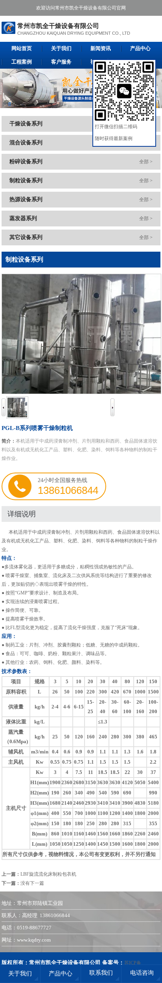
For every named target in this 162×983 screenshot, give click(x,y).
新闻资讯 (100, 48)
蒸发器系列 (23, 218)
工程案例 (21, 62)
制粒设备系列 (25, 180)
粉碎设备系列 (25, 161)
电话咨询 (142, 973)
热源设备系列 (25, 199)
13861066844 (68, 490)
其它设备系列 (25, 237)
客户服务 (61, 62)
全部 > (146, 161)
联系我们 (101, 973)
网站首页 (21, 48)
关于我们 (61, 48)
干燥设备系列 (25, 124)
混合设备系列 (25, 143)
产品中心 (140, 48)
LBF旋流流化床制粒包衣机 (48, 874)
